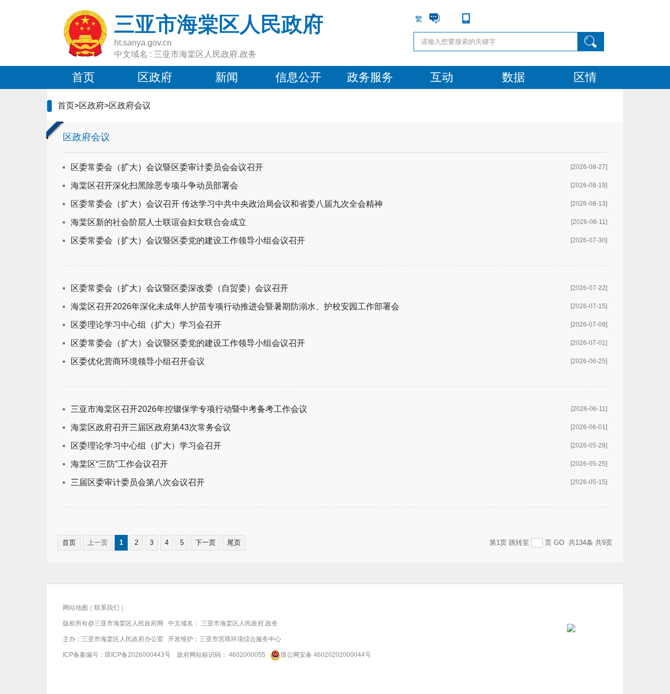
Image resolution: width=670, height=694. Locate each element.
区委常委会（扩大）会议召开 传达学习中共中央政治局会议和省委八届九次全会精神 (227, 203)
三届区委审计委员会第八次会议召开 (138, 482)
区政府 (155, 77)
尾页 (234, 542)
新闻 (226, 77)
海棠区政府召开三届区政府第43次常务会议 (151, 427)
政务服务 (370, 77)
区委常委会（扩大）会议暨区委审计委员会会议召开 (167, 167)
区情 (585, 77)
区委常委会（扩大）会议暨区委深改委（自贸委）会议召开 (179, 288)
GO (559, 542)
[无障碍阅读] (481, 18)
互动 (441, 77)
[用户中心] (450, 18)
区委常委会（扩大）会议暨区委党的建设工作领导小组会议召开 (188, 240)
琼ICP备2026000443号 (138, 654)
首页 (83, 77)
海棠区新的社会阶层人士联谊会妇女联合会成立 (159, 222)
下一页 (205, 542)
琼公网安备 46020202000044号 (326, 654)
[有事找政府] (434, 18)
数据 (513, 77)
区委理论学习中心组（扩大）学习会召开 (146, 324)
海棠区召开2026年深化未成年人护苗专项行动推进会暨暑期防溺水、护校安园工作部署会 (235, 306)
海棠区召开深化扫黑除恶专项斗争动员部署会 (154, 185)
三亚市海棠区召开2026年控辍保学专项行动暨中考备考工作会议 (189, 409)
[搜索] (591, 41)
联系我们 (106, 607)
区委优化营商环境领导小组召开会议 (138, 361)
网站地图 (75, 607)
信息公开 (298, 77)
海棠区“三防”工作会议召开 (119, 464)
